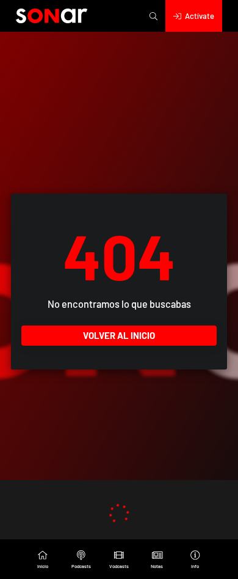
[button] (153, 16)
